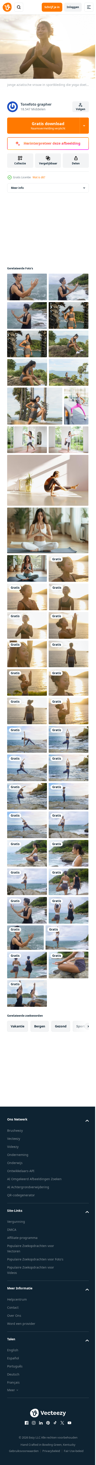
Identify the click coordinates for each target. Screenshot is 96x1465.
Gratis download (48, 125)
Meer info (17, 185)
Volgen (80, 109)
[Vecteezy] (7, 7)
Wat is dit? (39, 177)
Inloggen (73, 7)
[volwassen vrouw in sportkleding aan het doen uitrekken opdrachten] (19, 556)
